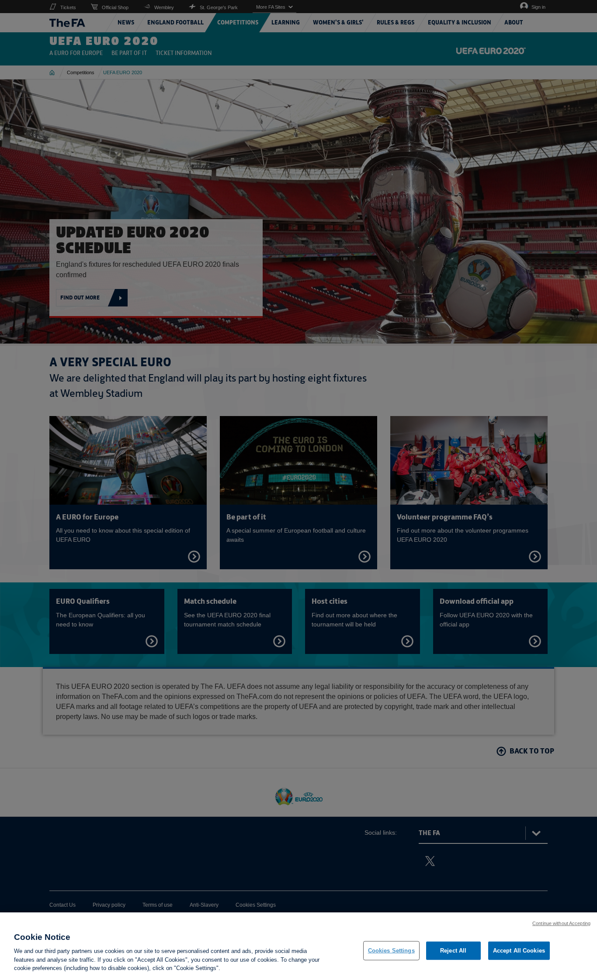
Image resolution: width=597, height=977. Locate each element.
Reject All (453, 950)
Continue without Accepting (561, 923)
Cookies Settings (391, 950)
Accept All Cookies (519, 950)
